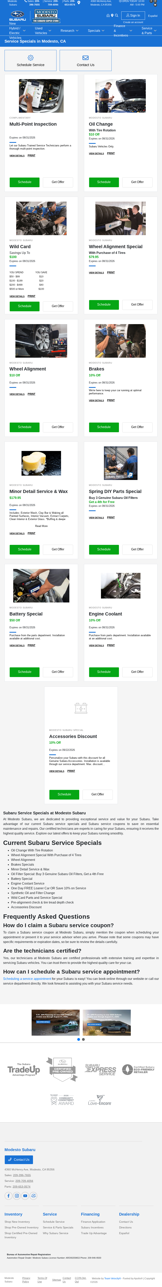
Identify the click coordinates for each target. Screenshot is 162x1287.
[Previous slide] (78, 1039)
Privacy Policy (26, 1280)
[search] (116, 15)
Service (50, 1214)
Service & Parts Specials (58, 1227)
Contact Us (21, 1159)
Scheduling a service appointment (27, 978)
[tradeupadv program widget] (24, 1069)
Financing (90, 1214)
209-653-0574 (21, 1186)
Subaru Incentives (92, 1227)
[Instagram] (17, 1196)
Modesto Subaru (9, 1280)
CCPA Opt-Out (80, 1280)
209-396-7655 (22, 1175)
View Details (16, 155)
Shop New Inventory (17, 1221)
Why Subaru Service (55, 1233)
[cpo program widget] (62, 1069)
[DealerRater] (33, 1196)
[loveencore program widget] (100, 1100)
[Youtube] (155, 5)
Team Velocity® (112, 1278)
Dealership (129, 1214)
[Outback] (56, 1023)
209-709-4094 (24, 1180)
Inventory (13, 1214)
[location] (78, 3)
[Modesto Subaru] (39, 15)
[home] (109, 15)
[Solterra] (107, 1023)
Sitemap (56, 1280)
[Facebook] (8, 1196)
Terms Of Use (42, 1280)
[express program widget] (100, 1069)
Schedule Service (54, 1221)
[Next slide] (83, 1039)
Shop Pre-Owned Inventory (22, 1227)
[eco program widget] (138, 1069)
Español (124, 1233)
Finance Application (93, 1221)
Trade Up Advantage (94, 1233)
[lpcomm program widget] (62, 1100)
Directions (125, 1227)
